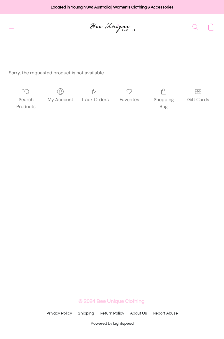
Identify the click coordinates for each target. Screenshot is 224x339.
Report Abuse (165, 313)
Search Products (26, 103)
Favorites (129, 99)
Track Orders (95, 99)
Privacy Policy (59, 313)
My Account (60, 99)
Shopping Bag (164, 103)
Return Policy (112, 313)
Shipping (86, 313)
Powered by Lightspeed (112, 324)
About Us (138, 313)
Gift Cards (198, 99)
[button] (112, 27)
